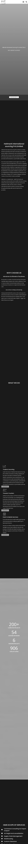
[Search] (26, 2)
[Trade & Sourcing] (14, 466)
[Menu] (23, 2)
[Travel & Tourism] (14, 490)
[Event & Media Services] (14, 514)
